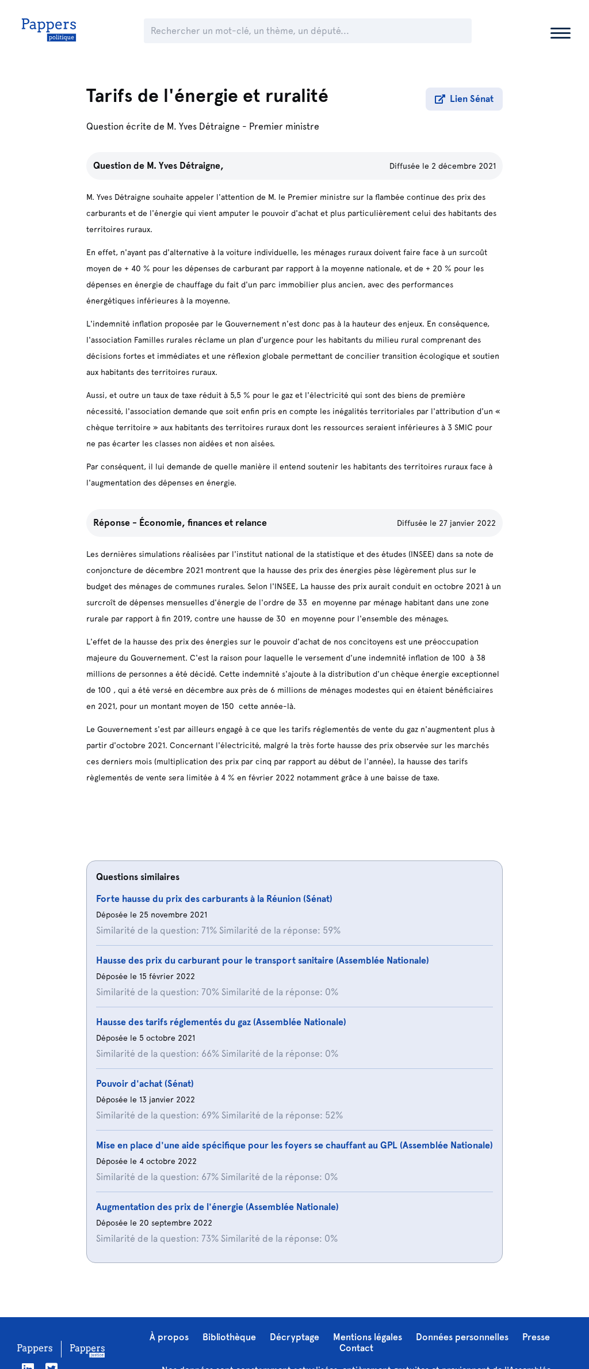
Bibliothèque (229, 1337)
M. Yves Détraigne (203, 126)
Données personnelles (462, 1337)
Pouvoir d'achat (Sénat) (145, 1083)
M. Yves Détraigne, (185, 165)
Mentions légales (367, 1337)
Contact (356, 1348)
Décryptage (294, 1337)
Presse (536, 1337)
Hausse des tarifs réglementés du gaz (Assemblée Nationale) (221, 1022)
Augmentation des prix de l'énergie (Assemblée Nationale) (217, 1206)
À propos (169, 1337)
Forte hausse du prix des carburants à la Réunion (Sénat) (214, 898)
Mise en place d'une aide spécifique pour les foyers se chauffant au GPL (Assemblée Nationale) (294, 1145)
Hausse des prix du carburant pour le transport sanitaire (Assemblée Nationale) (262, 960)
